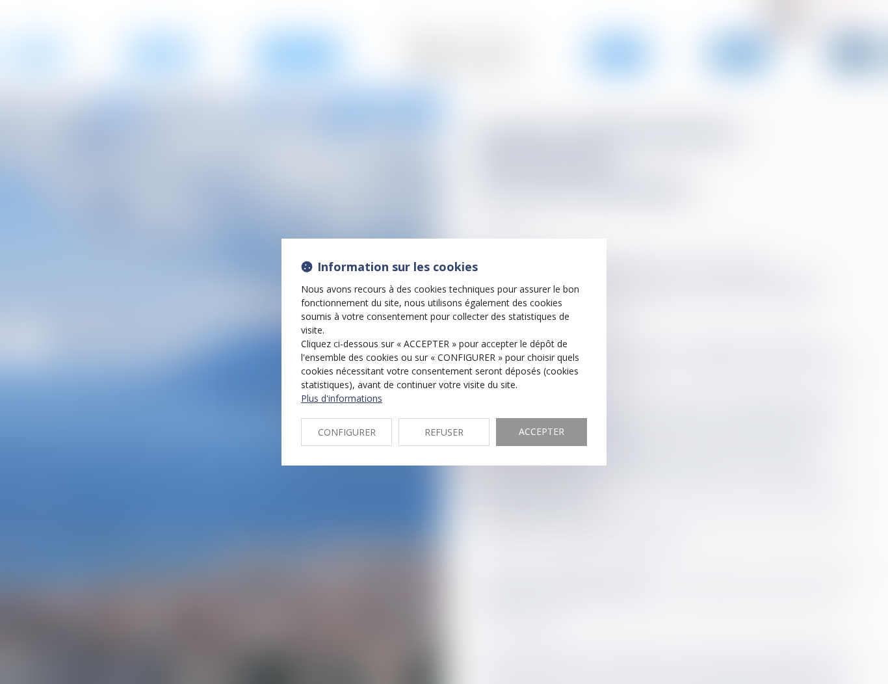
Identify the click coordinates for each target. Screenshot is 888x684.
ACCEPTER (541, 431)
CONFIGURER (347, 432)
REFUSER (444, 432)
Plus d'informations (341, 398)
